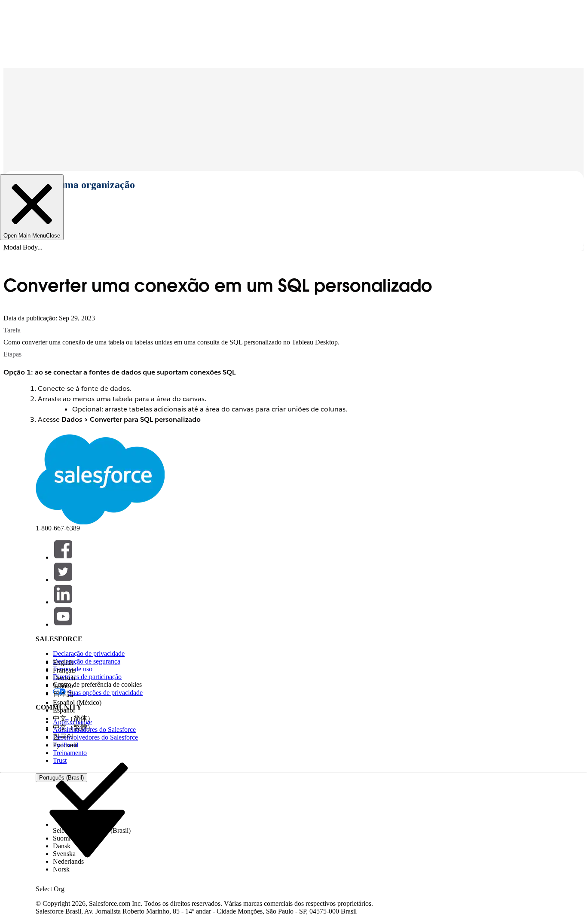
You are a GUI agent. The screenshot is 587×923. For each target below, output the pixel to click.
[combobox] (87, 833)
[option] (92, 663)
